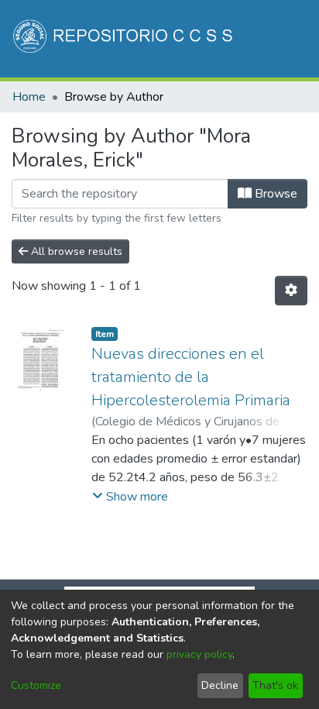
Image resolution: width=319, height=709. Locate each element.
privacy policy (199, 654)
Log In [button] (231, 122)
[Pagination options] (291, 290)
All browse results (75, 251)
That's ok (275, 685)
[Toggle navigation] (285, 122)
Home (29, 96)
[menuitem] (199, 122)
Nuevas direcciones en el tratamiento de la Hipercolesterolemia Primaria (190, 377)
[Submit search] (177, 122)
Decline (219, 685)
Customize (36, 685)
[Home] (124, 38)
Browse (274, 193)
